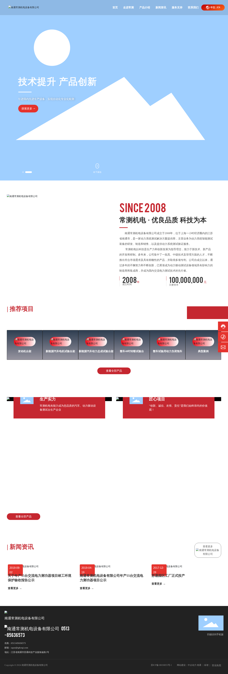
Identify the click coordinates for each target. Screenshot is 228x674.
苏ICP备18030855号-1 (161, 665)
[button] (25, 172)
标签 (206, 665)
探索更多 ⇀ (149, 115)
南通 (199, 665)
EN (218, 7)
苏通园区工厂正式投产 (168, 575)
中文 (212, 7)
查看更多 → (15, 588)
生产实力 (48, 399)
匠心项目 (157, 399)
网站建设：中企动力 (186, 665)
